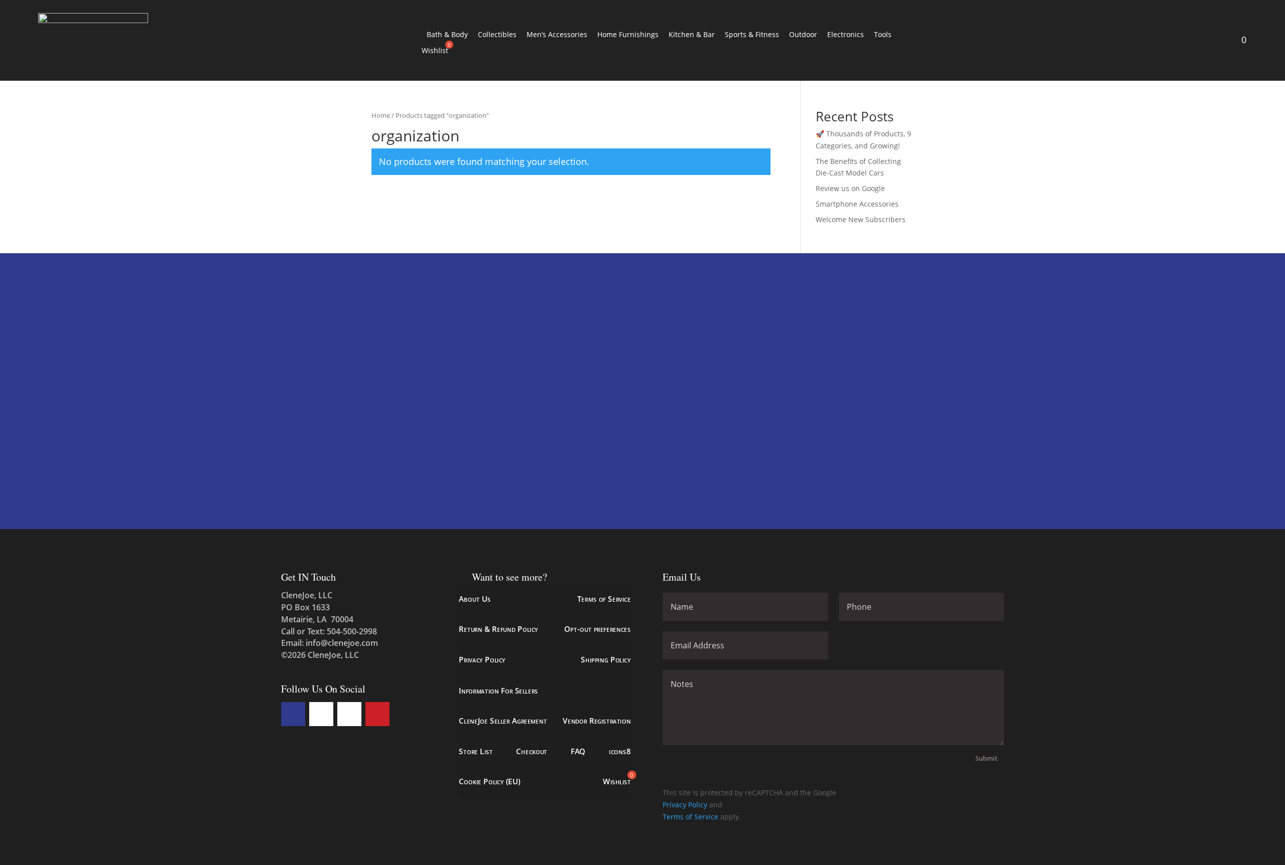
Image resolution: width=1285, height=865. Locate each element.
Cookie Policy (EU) (489, 781)
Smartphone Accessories (857, 204)
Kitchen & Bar (692, 34)
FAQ (577, 751)
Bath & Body (447, 34)
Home (380, 115)
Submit (986, 758)
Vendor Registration (596, 721)
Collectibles (497, 34)
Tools (882, 34)
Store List (475, 751)
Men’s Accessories (557, 34)
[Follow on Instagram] (349, 714)
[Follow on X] (321, 714)
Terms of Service (603, 599)
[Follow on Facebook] (293, 714)
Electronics (845, 34)
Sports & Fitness (752, 34)
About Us (474, 599)
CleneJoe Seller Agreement (503, 721)
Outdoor (803, 34)
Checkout (531, 751)
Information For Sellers (498, 690)
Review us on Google (850, 188)
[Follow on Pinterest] (377, 714)
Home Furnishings (628, 34)
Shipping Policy (605, 659)
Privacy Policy (482, 659)
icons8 (619, 751)
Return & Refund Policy (498, 629)
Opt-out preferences (597, 629)
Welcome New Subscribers (861, 219)
